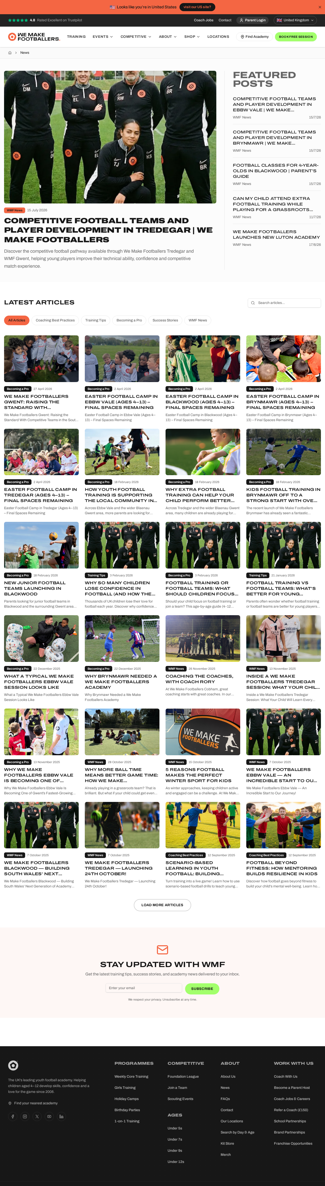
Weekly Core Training (131, 1076)
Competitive (134, 37)
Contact (225, 20)
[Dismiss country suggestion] (320, 7)
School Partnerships (290, 1121)
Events (100, 37)
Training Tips (95, 320)
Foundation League (183, 1076)
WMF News (198, 320)
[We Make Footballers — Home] (34, 37)
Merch (226, 1155)
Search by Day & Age (237, 1132)
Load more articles (162, 905)
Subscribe (202, 989)
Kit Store (227, 1143)
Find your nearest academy (36, 1103)
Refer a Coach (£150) (291, 1110)
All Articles (16, 320)
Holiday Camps (127, 1099)
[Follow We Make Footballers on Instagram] (24, 1116)
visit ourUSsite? (197, 7)
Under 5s (175, 1128)
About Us (228, 1076)
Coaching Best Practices (55, 320)
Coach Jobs (204, 20)
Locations (218, 37)
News (225, 1088)
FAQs (225, 1099)
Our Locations (232, 1121)
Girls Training (125, 1088)
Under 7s (175, 1139)
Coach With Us (285, 1076)
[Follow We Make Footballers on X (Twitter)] (37, 1116)
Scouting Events (180, 1099)
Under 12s (176, 1162)
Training (76, 37)
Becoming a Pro (129, 320)
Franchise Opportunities (293, 1143)
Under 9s (175, 1151)
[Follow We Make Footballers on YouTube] (49, 1116)
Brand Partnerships (289, 1132)
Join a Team (177, 1088)
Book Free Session (296, 37)
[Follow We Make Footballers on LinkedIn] (61, 1116)
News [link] (24, 53)
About (165, 37)
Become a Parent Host (292, 1088)
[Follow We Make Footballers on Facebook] (12, 1116)
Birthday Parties (127, 1110)
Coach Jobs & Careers (292, 1099)
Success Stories (165, 320)
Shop (189, 37)
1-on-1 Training (127, 1121)
